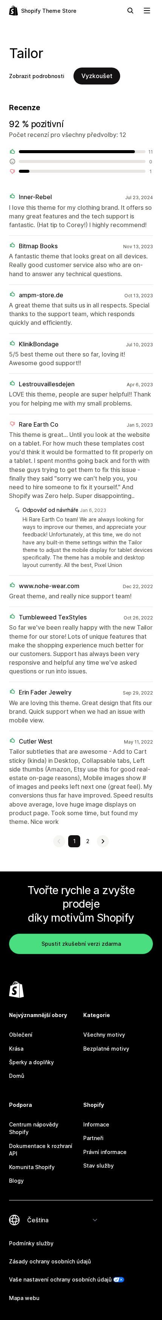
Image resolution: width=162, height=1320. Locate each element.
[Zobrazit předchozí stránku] (59, 841)
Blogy (16, 1180)
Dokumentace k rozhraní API (40, 1150)
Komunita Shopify (32, 1167)
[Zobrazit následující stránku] (103, 841)
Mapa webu (24, 1298)
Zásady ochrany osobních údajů (50, 1261)
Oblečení (20, 1034)
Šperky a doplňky (31, 1062)
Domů (16, 1076)
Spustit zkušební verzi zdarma (81, 943)
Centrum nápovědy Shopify (33, 1128)
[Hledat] (130, 11)
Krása (16, 1048)
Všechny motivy (104, 1034)
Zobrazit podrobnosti (36, 76)
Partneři (93, 1138)
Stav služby (98, 1165)
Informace (96, 1124)
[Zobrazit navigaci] (147, 11)
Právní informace (105, 1152)
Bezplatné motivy (106, 1048)
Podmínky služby (31, 1243)
